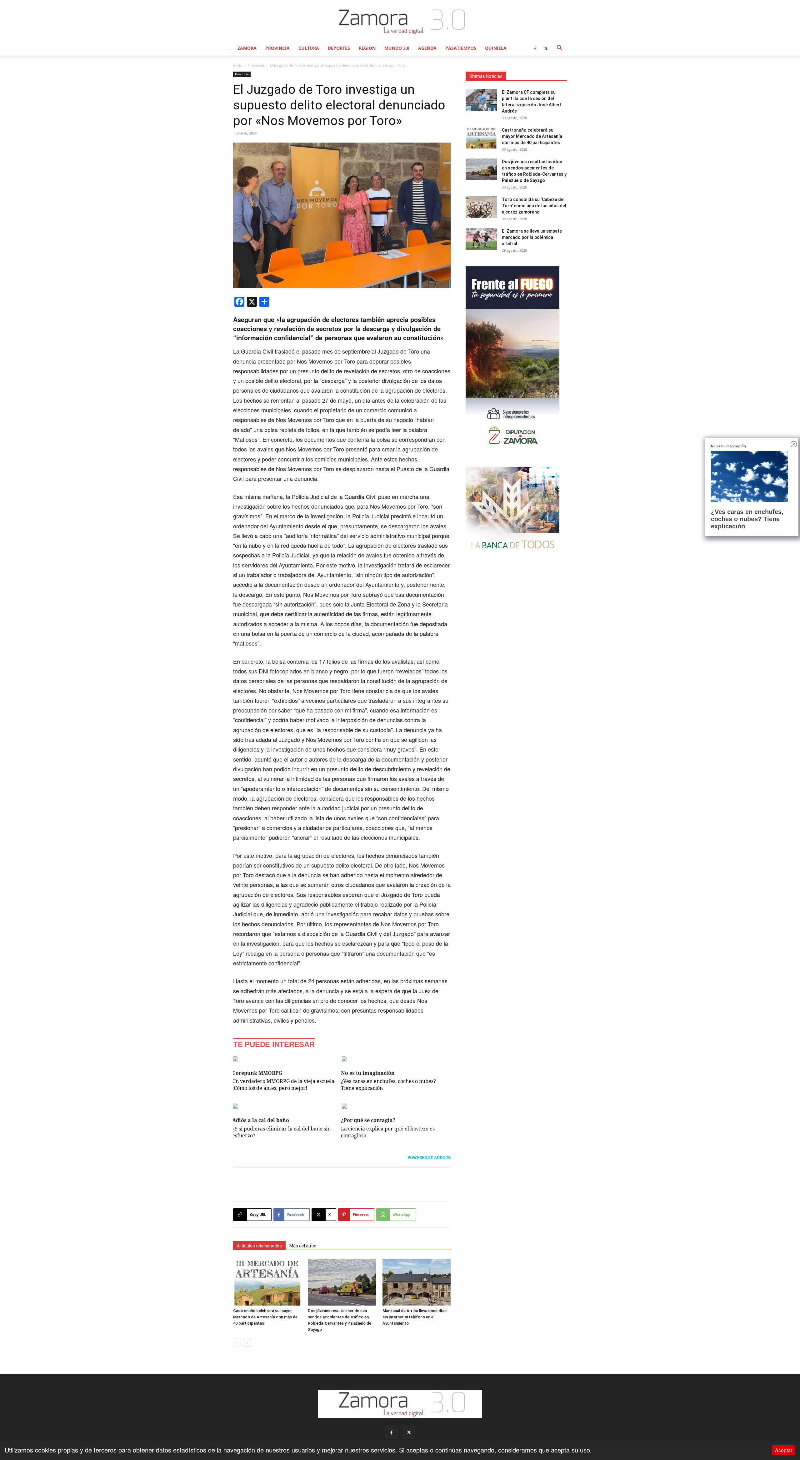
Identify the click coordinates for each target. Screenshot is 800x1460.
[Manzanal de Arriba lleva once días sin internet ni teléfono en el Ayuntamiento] (416, 1282)
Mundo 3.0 (396, 48)
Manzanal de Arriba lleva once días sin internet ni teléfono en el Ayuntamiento (414, 1317)
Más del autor (303, 1245)
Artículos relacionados (259, 1245)
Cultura (308, 48)
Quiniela (496, 48)
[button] (559, 48)
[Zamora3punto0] (400, 21)
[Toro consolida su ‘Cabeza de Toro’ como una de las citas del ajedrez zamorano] (481, 207)
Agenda (427, 48)
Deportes (339, 48)
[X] (546, 48)
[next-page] (247, 1343)
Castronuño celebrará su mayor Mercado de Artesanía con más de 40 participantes (265, 1317)
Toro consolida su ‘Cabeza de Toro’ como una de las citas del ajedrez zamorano (534, 205)
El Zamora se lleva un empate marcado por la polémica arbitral (532, 237)
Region (367, 48)
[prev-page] (237, 1343)
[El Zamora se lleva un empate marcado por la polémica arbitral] (481, 239)
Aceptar (783, 1450)
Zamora (247, 48)
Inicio (237, 65)
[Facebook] (535, 48)
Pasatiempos (460, 48)
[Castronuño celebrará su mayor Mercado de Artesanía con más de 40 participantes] (267, 1282)
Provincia (277, 48)
